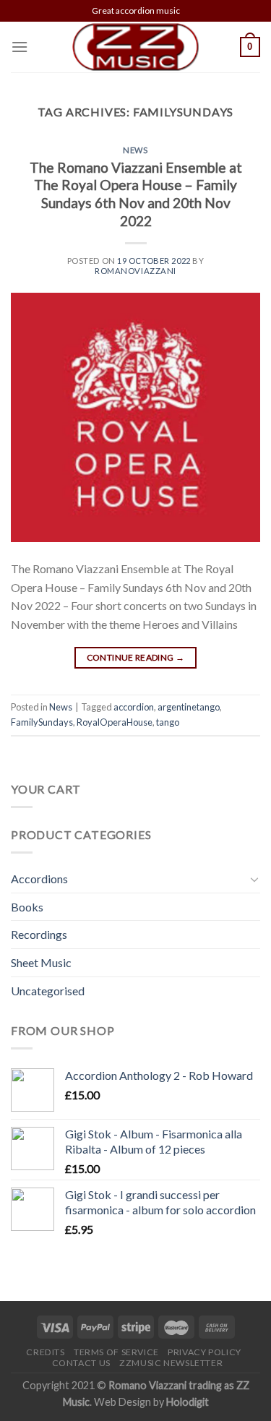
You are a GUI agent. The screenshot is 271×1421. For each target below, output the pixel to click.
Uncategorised (48, 990)
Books (27, 907)
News (135, 150)
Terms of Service (116, 1352)
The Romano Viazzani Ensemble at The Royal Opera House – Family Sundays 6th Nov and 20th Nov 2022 (136, 194)
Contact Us (81, 1362)
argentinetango (189, 707)
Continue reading (136, 657)
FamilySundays (42, 722)
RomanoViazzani (135, 270)
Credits (45, 1352)
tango (167, 722)
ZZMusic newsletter (171, 1362)
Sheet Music (41, 962)
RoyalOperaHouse (114, 722)
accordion (133, 707)
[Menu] (19, 46)
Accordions (39, 878)
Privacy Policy (204, 1352)
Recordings (39, 934)
